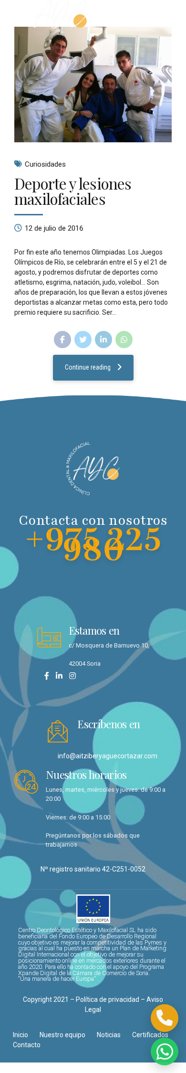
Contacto (27, 1045)
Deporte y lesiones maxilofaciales (72, 191)
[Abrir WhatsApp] (164, 1051)
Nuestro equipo (62, 1035)
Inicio (20, 1035)
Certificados (150, 1035)
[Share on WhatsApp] (124, 339)
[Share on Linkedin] (103, 339)
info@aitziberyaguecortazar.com (107, 756)
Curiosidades (45, 164)
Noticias (109, 1035)
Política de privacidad (107, 999)
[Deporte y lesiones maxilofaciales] (93, 84)
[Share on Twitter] (83, 339)
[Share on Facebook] (62, 339)
